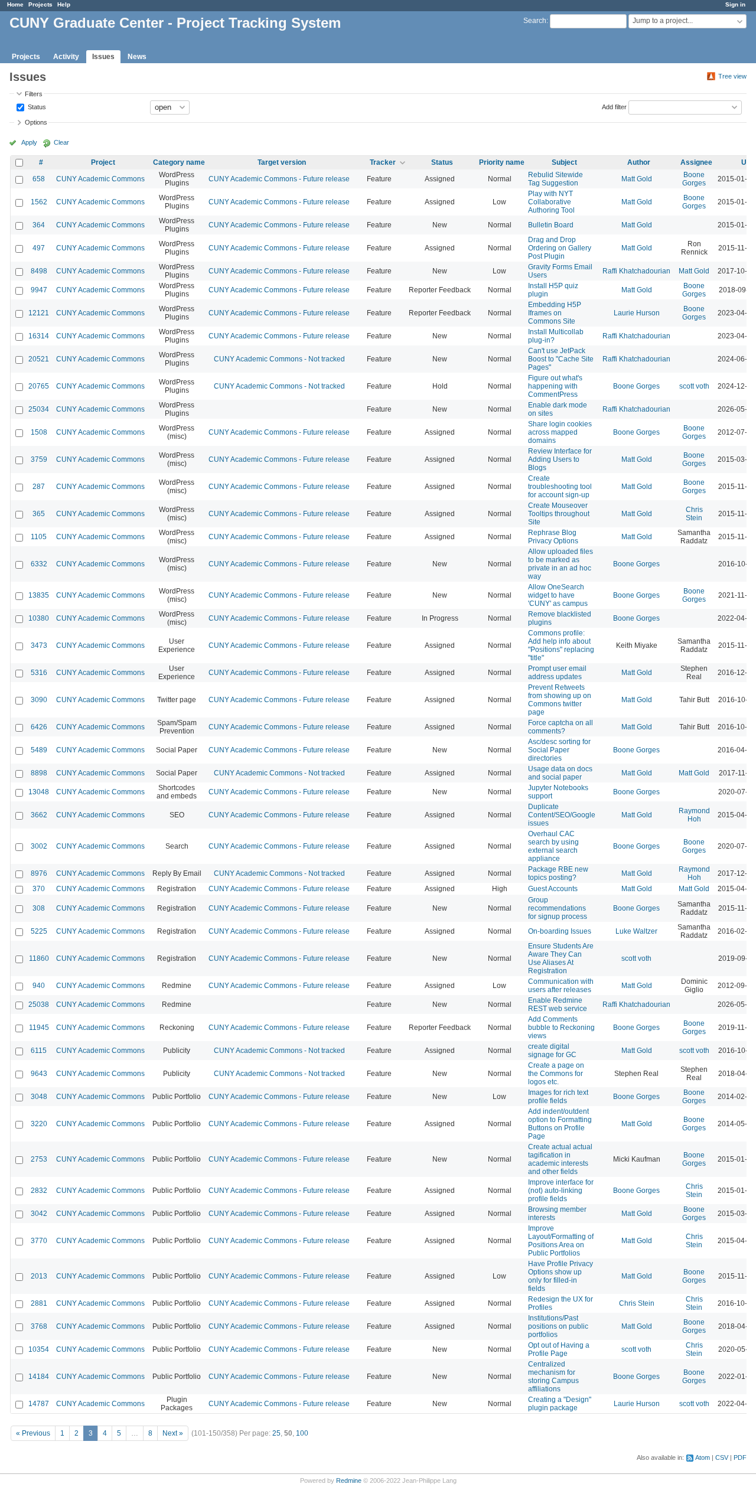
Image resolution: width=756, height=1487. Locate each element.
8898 (39, 773)
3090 (39, 700)
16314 (38, 336)
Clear (61, 142)
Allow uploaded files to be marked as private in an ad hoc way (560, 564)
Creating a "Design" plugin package (559, 1403)
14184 (38, 1376)
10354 (38, 1349)
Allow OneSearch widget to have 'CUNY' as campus (558, 595)
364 (38, 225)
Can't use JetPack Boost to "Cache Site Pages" (561, 359)
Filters (34, 93)
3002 (39, 846)
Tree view (732, 76)
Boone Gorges (694, 179)
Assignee (696, 162)
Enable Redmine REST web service (557, 1004)
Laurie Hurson (637, 313)
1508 (39, 432)
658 (38, 179)
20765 (38, 386)
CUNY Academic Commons (100, 179)
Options (36, 122)
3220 (39, 1124)
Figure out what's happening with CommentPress (555, 386)
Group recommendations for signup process (557, 908)
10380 (38, 618)
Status (36, 106)
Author (638, 162)
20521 (38, 359)
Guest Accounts (553, 889)
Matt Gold (636, 179)
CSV (721, 1457)
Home (15, 4)
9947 (39, 290)
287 (38, 486)
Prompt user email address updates (557, 672)
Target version (282, 162)
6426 (39, 727)
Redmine (348, 1480)
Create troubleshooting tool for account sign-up (560, 486)
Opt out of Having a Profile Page (558, 1349)
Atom (702, 1457)
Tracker (383, 162)
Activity (66, 57)
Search (534, 21)
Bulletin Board (550, 225)
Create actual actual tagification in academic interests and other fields (560, 1159)
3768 (39, 1326)
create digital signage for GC (552, 1050)
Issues (103, 57)
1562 (39, 202)
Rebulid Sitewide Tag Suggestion (555, 179)
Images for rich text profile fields (558, 1096)
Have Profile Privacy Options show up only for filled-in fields (560, 1276)
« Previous (33, 1433)
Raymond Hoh (694, 815)
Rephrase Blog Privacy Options (553, 537)
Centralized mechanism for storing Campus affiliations (553, 1376)
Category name (179, 162)
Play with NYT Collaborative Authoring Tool (551, 202)
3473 (39, 645)
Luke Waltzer (636, 931)
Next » (172, 1433)
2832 (39, 1190)
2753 (39, 1159)
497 (38, 248)
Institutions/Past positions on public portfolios (558, 1326)
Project (103, 162)
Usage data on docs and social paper (560, 773)
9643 (39, 1073)
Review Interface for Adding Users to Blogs (560, 459)
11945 (39, 1027)
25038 (38, 1004)
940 (38, 985)
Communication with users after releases (561, 985)
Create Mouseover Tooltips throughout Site (558, 513)
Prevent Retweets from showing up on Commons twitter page (559, 699)
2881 (39, 1303)
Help (63, 4)
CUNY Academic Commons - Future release (279, 179)
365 (38, 514)
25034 (38, 409)
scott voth (694, 386)
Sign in (735, 4)
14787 (38, 1404)
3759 (39, 459)
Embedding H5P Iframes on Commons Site (554, 313)
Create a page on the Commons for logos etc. (556, 1073)
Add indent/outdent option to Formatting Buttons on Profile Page (560, 1123)
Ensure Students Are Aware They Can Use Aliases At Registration (561, 958)
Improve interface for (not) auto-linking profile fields (561, 1190)
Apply (29, 142)
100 (302, 1433)
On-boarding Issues (559, 931)
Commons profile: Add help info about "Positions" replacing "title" (561, 645)
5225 (39, 931)
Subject (564, 162)
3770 (39, 1241)
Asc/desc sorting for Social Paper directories (559, 750)
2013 (39, 1276)
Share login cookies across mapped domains (560, 432)
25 (276, 1433)
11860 (39, 958)
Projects (40, 4)
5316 (39, 673)
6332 (39, 564)
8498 (39, 271)
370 (38, 889)
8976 (39, 873)
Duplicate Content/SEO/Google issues (561, 815)
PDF (740, 1457)
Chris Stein (694, 514)
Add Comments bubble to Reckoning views (561, 1027)
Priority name (501, 162)
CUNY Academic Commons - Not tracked (279, 359)
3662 (39, 815)
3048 (39, 1097)
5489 (39, 750)
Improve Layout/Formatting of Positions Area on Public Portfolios (561, 1240)
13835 (38, 595)
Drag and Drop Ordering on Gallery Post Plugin (559, 248)
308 (38, 908)
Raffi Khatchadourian (636, 271)
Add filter (614, 106)
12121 (38, 313)
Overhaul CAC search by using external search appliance (553, 846)
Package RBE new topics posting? (558, 873)
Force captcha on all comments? (560, 727)
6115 (39, 1050)
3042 (39, 1213)
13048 (38, 792)
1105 (39, 537)
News (137, 57)
